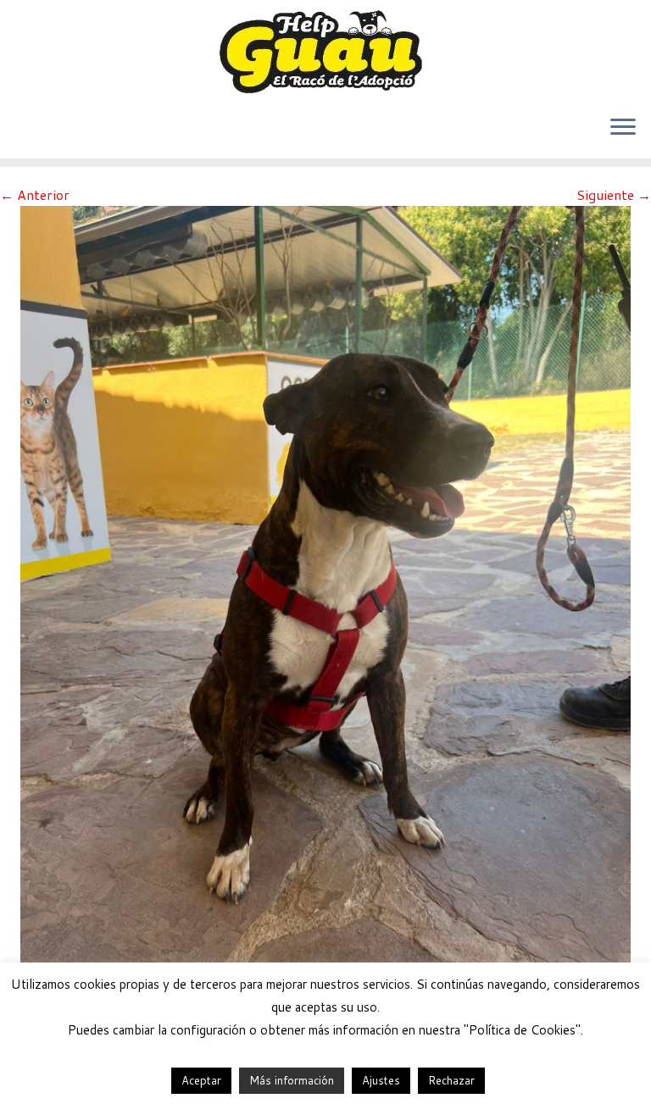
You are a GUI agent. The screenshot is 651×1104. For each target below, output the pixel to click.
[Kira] (325, 610)
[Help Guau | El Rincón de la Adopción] (325, 50)
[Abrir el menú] (623, 128)
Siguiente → (613, 194)
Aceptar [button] (201, 1080)
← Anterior (35, 194)
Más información (291, 1080)
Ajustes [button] (381, 1080)
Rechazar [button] (451, 1080)
